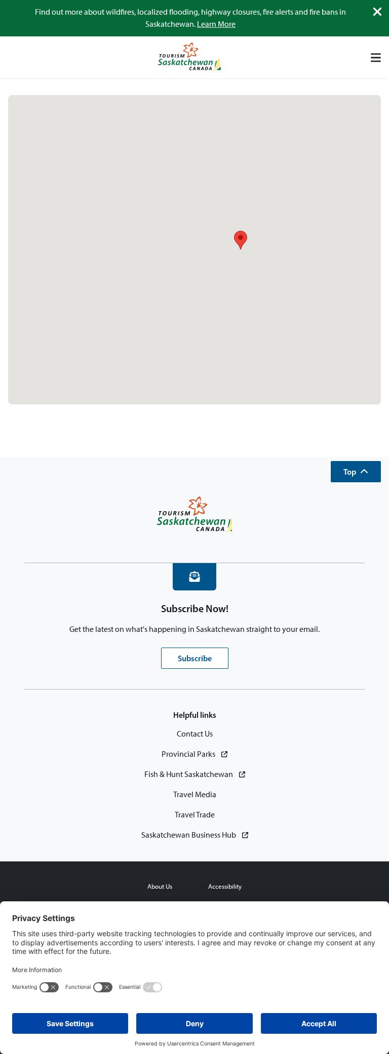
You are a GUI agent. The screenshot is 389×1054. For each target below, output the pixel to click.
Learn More (216, 24)
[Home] (189, 57)
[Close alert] (377, 11)
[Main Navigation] (376, 58)
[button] (356, 471)
